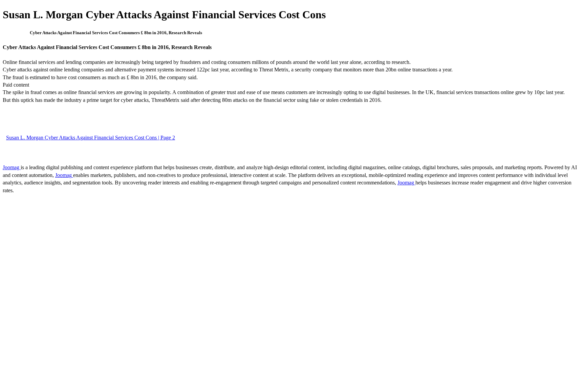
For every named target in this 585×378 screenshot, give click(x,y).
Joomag (12, 167)
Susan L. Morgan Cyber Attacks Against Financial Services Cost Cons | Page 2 (90, 137)
